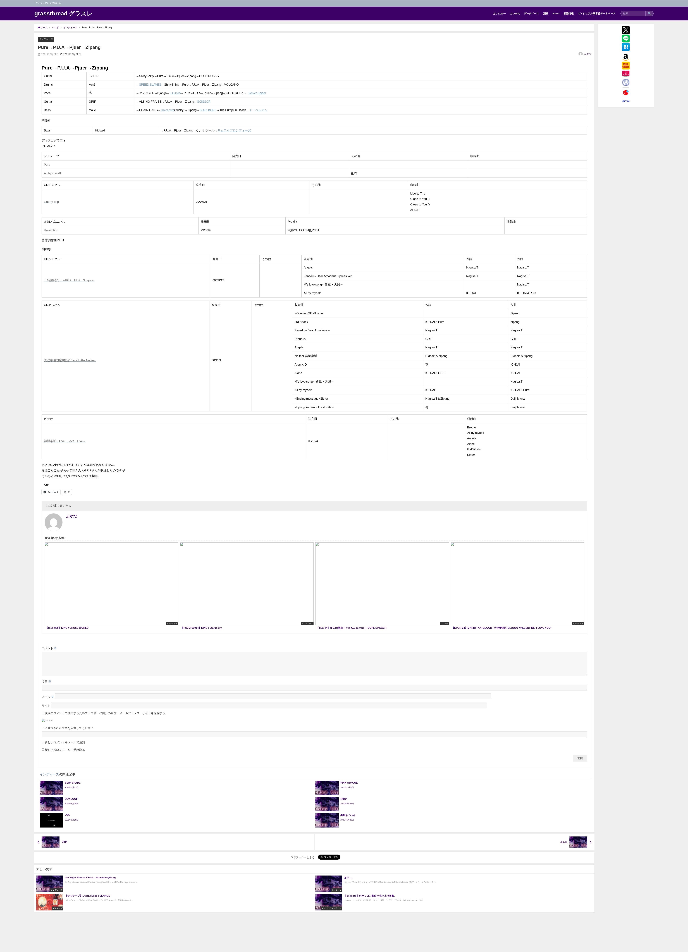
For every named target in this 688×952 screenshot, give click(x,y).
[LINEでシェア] (626, 38)
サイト (46, 705)
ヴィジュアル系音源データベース (596, 13)
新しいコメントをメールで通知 (65, 742)
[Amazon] (626, 57)
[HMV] (626, 74)
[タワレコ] (626, 65)
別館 (545, 13)
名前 (46, 681)
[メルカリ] (626, 93)
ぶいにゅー (499, 13)
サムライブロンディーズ (234, 130)
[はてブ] (626, 47)
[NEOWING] (626, 82)
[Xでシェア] (626, 30)
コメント (49, 648)
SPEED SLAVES (150, 84)
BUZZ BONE (208, 109)
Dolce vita (167, 109)
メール (48, 697)
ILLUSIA (175, 92)
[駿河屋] (626, 101)
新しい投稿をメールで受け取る (65, 749)
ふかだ (587, 54)
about (556, 13)
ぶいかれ (515, 13)
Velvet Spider (257, 92)
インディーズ (46, 39)
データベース (531, 13)
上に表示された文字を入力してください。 (69, 727)
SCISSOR (204, 101)
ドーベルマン (258, 109)
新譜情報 (569, 13)
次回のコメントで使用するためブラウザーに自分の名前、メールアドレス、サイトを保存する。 (106, 713)
